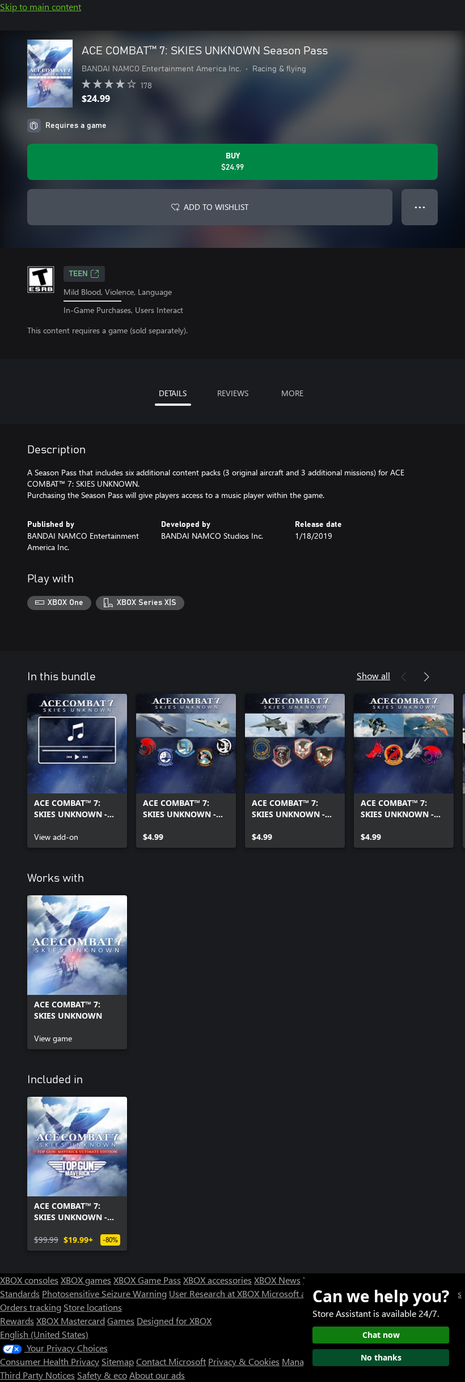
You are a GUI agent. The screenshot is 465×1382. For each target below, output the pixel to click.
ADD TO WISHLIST (216, 206)
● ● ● (420, 207)
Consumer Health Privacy (49, 1361)
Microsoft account (296, 1293)
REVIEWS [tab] (232, 393)
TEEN (78, 274)
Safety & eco (102, 1375)
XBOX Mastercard (70, 1321)
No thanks (381, 1357)
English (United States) (44, 1334)
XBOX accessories (217, 1280)
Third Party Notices (37, 1375)
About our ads (157, 1375)
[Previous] (403, 677)
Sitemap (118, 1361)
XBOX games (86, 1280)
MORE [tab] (292, 393)
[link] (77, 771)
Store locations (93, 1307)
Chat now (381, 1334)
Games (120, 1321)
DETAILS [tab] (173, 393)
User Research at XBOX (215, 1293)
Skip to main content (40, 6)
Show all (373, 675)
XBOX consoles (29, 1280)
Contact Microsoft (171, 1361)
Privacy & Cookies (244, 1361)
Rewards (17, 1321)
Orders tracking (30, 1307)
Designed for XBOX (174, 1321)
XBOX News (277, 1280)
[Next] (426, 677)
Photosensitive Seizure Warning (104, 1293)
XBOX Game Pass (147, 1280)
